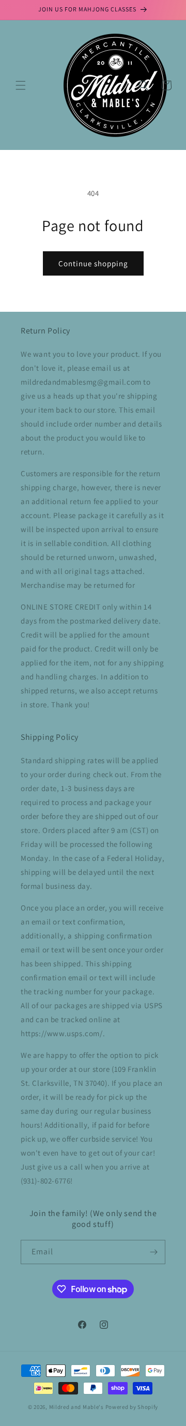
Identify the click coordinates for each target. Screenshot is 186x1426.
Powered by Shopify (132, 1406)
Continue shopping (93, 263)
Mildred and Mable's (77, 1406)
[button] (20, 85)
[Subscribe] (153, 1252)
